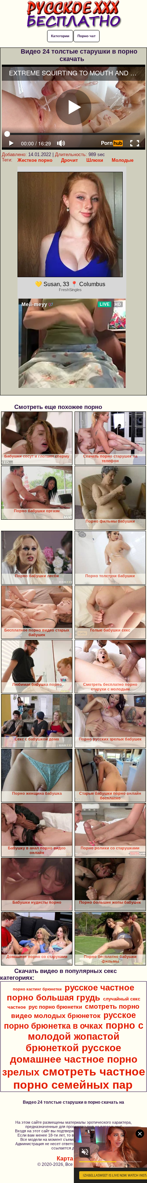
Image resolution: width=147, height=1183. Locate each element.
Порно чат (86, 36)
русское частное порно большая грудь (70, 992)
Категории (60, 36)
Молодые (122, 160)
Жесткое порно (34, 160)
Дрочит (69, 160)
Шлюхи (94, 160)
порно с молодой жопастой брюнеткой (84, 1036)
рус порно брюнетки (55, 1007)
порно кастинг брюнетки (37, 989)
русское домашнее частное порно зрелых (69, 1060)
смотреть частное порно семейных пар (79, 1078)
